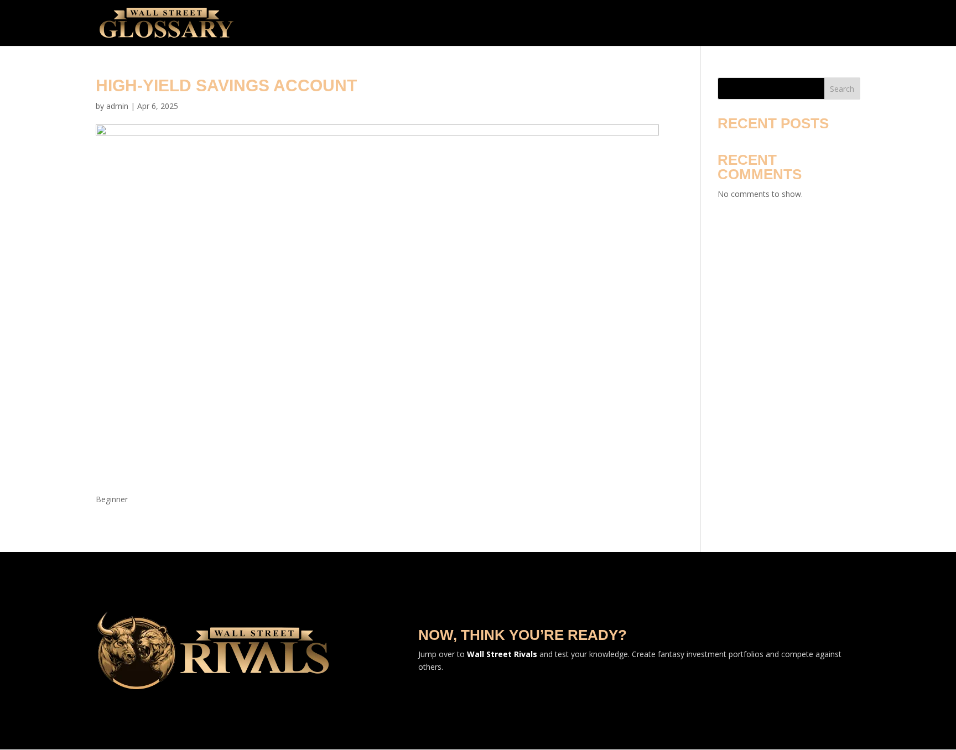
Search (842, 89)
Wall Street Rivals (502, 654)
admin (117, 106)
